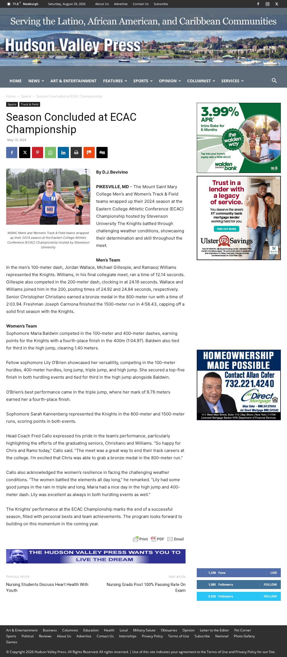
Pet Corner (242, 630)
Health (109, 630)
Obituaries (169, 630)
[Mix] (89, 152)
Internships (127, 636)
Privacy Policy (152, 636)
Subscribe (161, 4)
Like (273, 572)
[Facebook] (258, 4)
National (221, 636)
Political (28, 636)
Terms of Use (178, 636)
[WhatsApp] (50, 152)
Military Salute (144, 630)
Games (11, 642)
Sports (140, 80)
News (34, 80)
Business (50, 630)
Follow (270, 584)
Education (91, 630)
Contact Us (141, 4)
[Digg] (102, 152)
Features (113, 80)
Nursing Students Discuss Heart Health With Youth (47, 587)
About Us (102, 4)
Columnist (199, 80)
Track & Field (29, 104)
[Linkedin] (63, 152)
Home (16, 80)
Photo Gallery (244, 636)
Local (124, 630)
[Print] (76, 152)
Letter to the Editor (214, 630)
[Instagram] (267, 4)
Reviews (45, 636)
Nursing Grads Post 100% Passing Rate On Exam (146, 587)
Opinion (168, 80)
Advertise (121, 4)
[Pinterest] (37, 152)
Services (230, 80)
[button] (274, 81)
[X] (276, 4)
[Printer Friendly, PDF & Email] (158, 539)
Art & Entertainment (73, 80)
